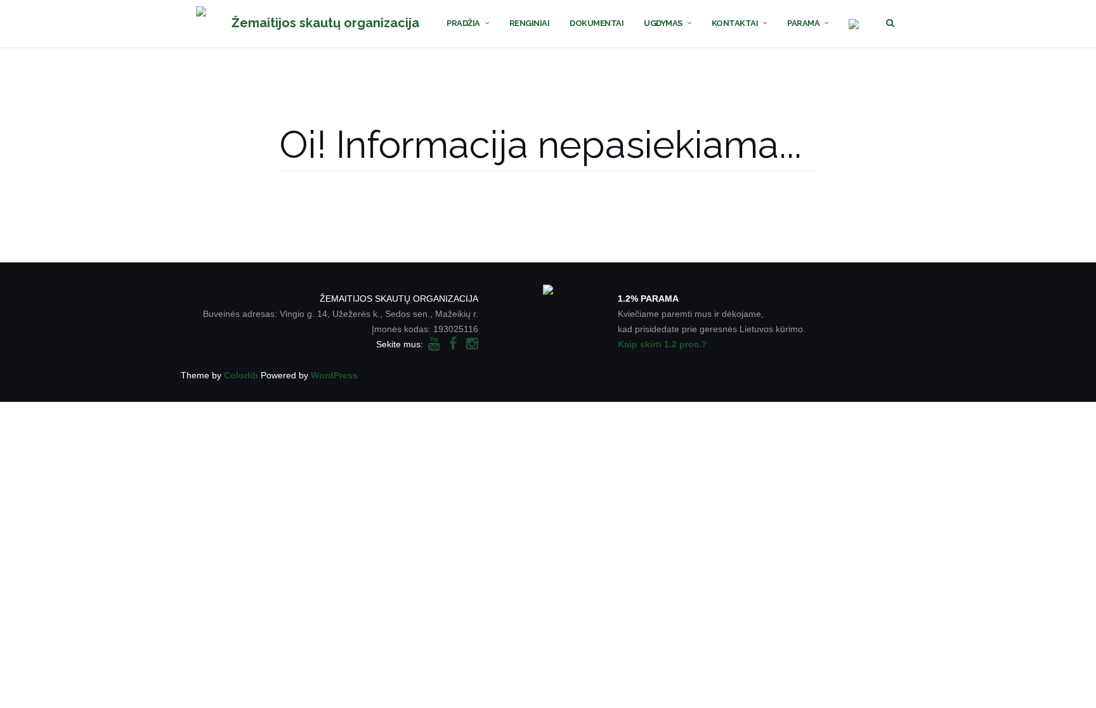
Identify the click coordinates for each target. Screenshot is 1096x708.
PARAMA (803, 23)
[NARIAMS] (854, 23)
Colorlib (241, 375)
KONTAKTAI (735, 23)
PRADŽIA (463, 23)
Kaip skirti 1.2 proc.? (662, 344)
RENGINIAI (529, 23)
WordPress (334, 375)
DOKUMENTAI (596, 23)
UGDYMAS (663, 23)
